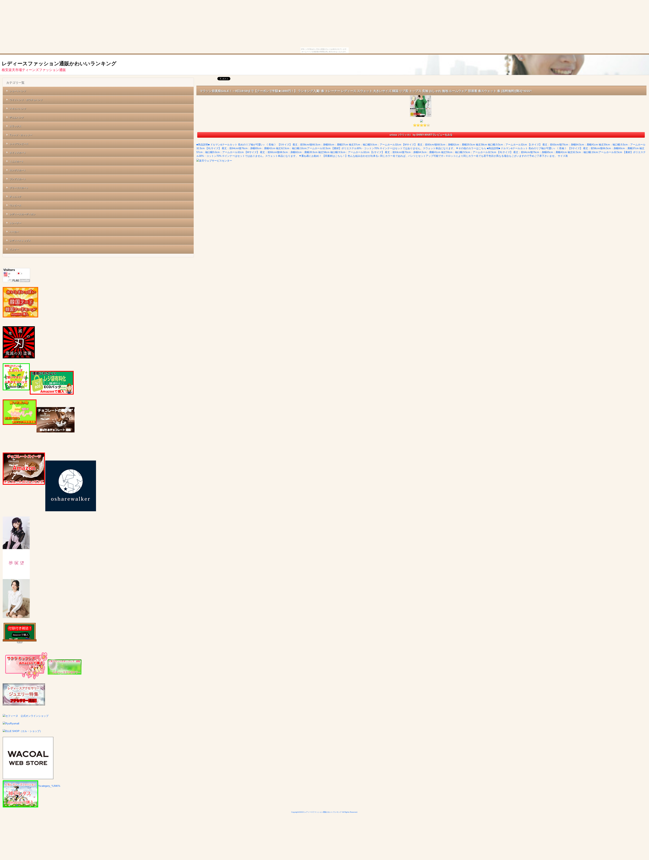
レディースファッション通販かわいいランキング (59, 63)
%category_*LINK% (49, 785)
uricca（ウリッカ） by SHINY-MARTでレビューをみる (421, 134)
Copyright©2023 (297, 812)
